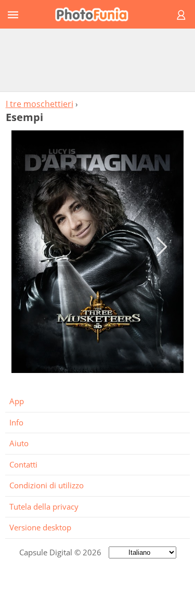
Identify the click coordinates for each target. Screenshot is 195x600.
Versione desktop (40, 527)
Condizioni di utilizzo (46, 485)
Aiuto (19, 443)
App (16, 401)
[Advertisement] (98, 60)
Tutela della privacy (44, 506)
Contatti (23, 464)
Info (16, 422)
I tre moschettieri (39, 104)
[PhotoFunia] (96, 14)
